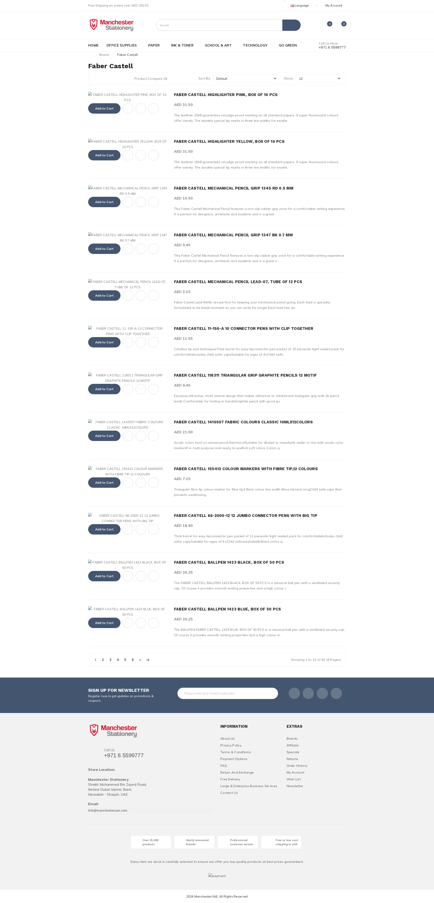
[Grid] (95, 78)
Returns (292, 759)
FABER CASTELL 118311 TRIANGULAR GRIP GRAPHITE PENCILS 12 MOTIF (245, 375)
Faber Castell (127, 55)
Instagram (336, 693)
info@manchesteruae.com (107, 810)
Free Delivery (230, 779)
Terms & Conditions (235, 752)
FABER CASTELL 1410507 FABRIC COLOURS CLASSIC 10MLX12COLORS (243, 422)
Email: (93, 804)
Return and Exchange (237, 772)
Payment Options (233, 759)
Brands (292, 738)
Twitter (308, 693)
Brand (104, 55)
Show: (288, 78)
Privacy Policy (230, 745)
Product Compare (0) (150, 79)
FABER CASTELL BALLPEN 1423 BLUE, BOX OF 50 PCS (227, 609)
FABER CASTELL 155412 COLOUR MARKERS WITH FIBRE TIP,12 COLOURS (246, 469)
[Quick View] (128, 108)
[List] (104, 78)
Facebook (294, 693)
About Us (227, 738)
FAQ (223, 766)
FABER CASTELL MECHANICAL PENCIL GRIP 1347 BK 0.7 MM (233, 235)
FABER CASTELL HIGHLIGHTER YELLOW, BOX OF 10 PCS (229, 141)
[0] (326, 25)
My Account (295, 772)
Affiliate (293, 745)
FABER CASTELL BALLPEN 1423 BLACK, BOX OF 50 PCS (229, 562)
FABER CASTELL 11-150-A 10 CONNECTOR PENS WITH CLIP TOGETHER (244, 328)
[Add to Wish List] (141, 108)
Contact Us (229, 793)
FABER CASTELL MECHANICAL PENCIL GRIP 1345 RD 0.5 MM (233, 188)
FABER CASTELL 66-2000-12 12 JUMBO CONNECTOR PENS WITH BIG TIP (245, 515)
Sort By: (204, 78)
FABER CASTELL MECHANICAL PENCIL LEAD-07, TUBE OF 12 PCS (238, 281)
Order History (297, 766)
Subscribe (265, 693)
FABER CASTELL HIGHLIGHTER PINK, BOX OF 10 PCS (226, 94)
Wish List (294, 779)
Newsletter (295, 786)
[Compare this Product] (153, 108)
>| (147, 660)
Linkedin (322, 693)
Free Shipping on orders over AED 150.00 (118, 5)
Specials (293, 752)
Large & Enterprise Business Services (248, 786)
